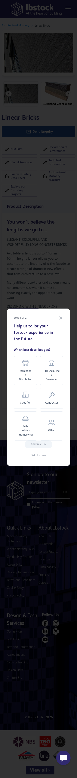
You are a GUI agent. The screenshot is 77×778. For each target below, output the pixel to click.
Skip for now (38, 455)
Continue (36, 444)
